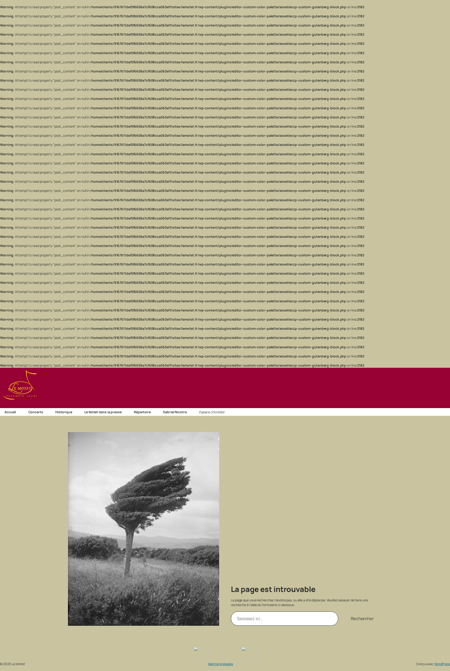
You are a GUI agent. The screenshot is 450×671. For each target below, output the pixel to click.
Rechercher (362, 618)
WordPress (442, 664)
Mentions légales (220, 664)
